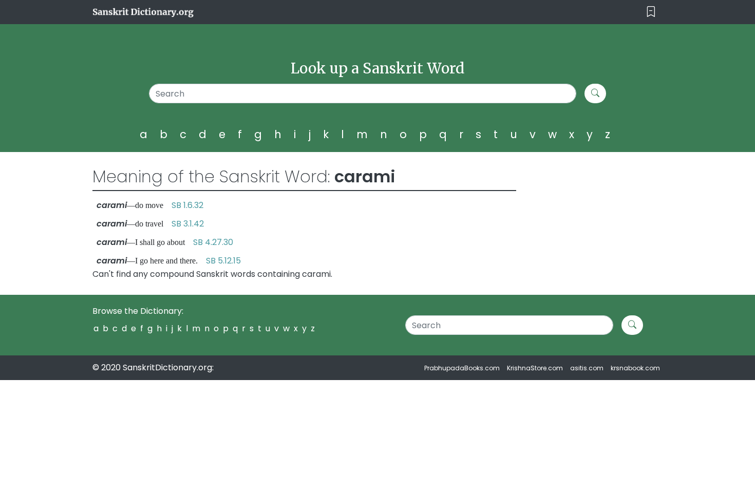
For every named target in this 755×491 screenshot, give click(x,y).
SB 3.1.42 (188, 224)
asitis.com (586, 368)
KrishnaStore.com (535, 368)
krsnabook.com (635, 368)
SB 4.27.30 (213, 242)
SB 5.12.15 (223, 261)
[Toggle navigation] (651, 12)
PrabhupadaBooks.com (462, 368)
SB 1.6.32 (187, 205)
